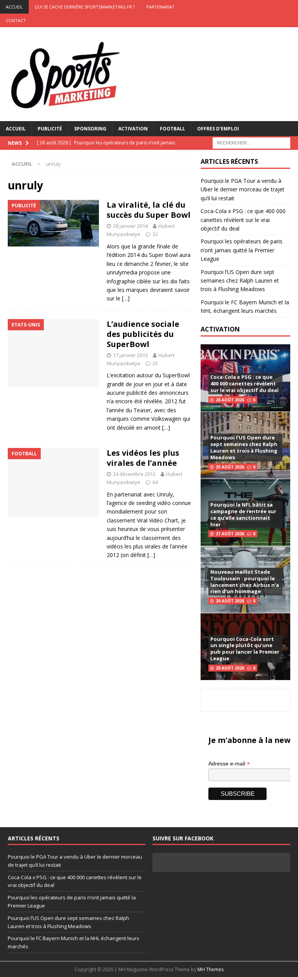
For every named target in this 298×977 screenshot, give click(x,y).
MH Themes (211, 969)
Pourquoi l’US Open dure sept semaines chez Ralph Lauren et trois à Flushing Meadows (240, 280)
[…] (126, 298)
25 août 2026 (230, 467)
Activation (133, 128)
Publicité (50, 128)
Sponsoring (90, 128)
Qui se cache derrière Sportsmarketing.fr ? (85, 7)
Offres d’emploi (218, 128)
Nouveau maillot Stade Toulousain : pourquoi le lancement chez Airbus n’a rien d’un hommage (244, 581)
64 (155, 482)
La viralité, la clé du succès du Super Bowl (149, 210)
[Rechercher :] (251, 142)
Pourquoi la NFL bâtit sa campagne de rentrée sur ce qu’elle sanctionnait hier (243, 514)
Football (172, 128)
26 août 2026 (230, 400)
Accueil (16, 128)
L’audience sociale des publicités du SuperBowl (143, 334)
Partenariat (160, 7)
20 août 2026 (230, 601)
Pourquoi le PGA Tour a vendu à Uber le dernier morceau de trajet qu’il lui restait (242, 189)
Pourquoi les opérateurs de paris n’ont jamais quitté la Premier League (241, 250)
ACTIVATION (220, 329)
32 (155, 234)
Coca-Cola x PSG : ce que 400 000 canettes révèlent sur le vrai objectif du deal (243, 219)
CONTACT (16, 20)
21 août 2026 (230, 533)
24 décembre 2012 (134, 473)
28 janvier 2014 (130, 225)
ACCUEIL (14, 7)
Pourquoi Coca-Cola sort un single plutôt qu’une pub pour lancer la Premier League (244, 648)
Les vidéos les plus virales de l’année (143, 458)
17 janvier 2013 (130, 355)
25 (155, 363)
